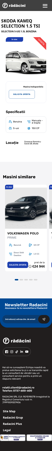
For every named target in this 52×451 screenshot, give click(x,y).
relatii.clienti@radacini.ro (18, 387)
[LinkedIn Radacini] (21, 352)
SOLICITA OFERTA (21, 94)
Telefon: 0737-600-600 (17, 390)
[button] (16, 279)
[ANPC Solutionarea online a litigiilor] (39, 437)
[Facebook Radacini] (6, 351)
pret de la (39, 262)
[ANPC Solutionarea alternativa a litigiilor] (12, 437)
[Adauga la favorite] (26, 186)
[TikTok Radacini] (16, 351)
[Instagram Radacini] (11, 351)
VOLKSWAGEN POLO (23, 233)
